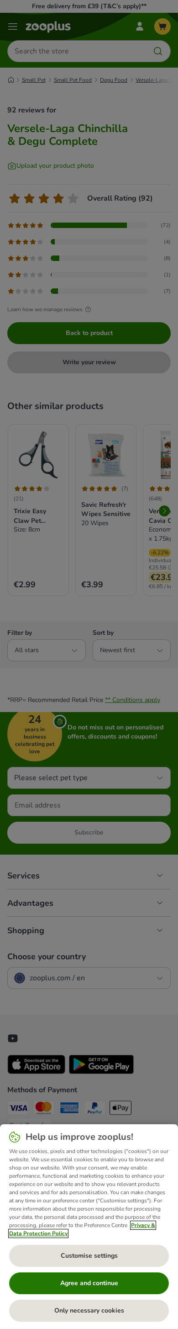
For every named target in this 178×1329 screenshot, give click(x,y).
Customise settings (89, 1255)
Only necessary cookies (89, 1310)
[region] (89, 1226)
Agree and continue (89, 1283)
